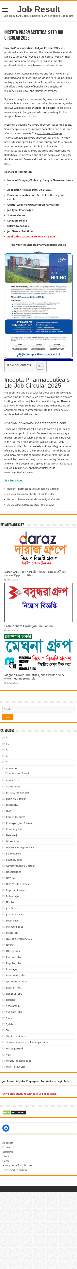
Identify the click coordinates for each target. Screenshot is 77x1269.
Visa (8, 1054)
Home (5, 1161)
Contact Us (8, 1147)
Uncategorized (14, 1048)
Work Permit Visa (15, 1066)
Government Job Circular (20, 865)
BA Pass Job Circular (17, 792)
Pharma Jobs (13, 957)
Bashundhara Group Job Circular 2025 (29, 626)
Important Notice (16, 890)
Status (9, 1018)
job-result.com (54, 65)
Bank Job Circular (16, 798)
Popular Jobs (13, 963)
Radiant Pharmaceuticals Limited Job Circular (33, 488)
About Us (7, 1142)
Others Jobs (13, 951)
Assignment (13, 786)
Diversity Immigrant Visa (20, 847)
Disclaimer (8, 1151)
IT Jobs (10, 902)
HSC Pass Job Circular (18, 884)
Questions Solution (17, 981)
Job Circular (13, 908)
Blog (8, 810)
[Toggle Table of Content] (38, 366)
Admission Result (19, 773)
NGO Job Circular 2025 (19, 938)
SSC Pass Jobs (14, 1012)
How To (10, 877)
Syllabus (11, 1024)
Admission (12, 768)
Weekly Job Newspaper (19, 1060)
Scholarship (13, 1005)
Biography (12, 804)
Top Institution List (16, 1036)
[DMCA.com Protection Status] (14, 1112)
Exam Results (14, 853)
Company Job (14, 829)
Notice (9, 944)
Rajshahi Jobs (14, 987)
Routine (10, 999)
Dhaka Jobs (12, 841)
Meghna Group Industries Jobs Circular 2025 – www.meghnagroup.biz (35, 676)
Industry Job (13, 896)
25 (7, 744)
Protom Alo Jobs (15, 975)
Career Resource (15, 817)
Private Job (12, 969)
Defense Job (13, 835)
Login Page (12, 920)
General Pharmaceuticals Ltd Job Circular (30, 494)
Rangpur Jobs (14, 993)
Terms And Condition (14, 1170)
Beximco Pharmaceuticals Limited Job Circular (33, 499)
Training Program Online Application (27, 1042)
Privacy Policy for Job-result (17, 1165)
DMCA (5, 1156)
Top (8, 1030)
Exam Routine (14, 859)
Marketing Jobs (14, 926)
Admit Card (12, 780)
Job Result (38, 9)
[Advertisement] (38, 1230)
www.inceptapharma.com (43, 204)
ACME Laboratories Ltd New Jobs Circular (30, 504)
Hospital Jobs (13, 871)
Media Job (12, 932)
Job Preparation (15, 914)
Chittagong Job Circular (19, 823)
